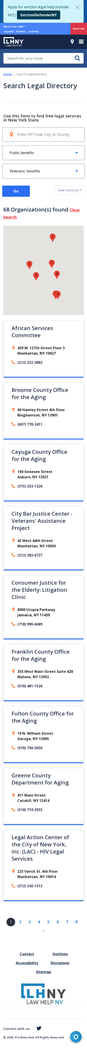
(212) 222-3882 (29, 362)
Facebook (32, 1029)
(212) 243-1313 (29, 885)
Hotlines (21, 31)
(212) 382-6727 (29, 555)
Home (7, 74)
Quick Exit (79, 28)
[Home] (11, 42)
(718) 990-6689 (29, 624)
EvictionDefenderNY (39, 15)
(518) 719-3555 (29, 809)
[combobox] (70, 190)
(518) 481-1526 (29, 686)
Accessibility (27, 962)
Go (16, 191)
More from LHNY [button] (14, 26)
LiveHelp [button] (33, 31)
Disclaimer (60, 962)
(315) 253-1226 (29, 486)
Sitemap (43, 971)
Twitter (38, 1028)
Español (9, 31)
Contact (27, 954)
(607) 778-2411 (29, 424)
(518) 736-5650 (29, 747)
